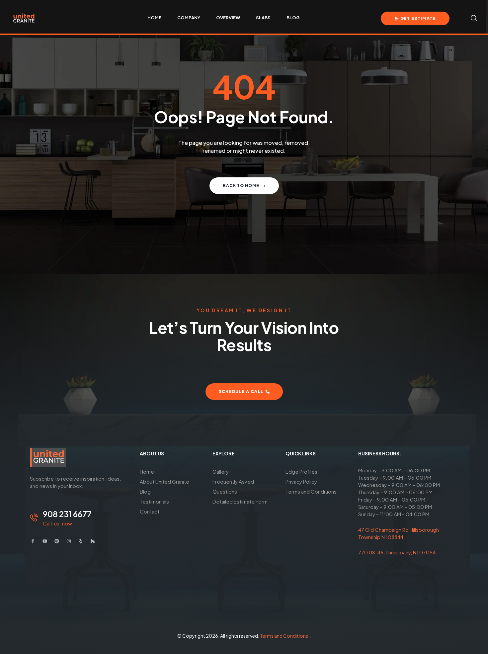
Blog (145, 491)
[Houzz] (92, 541)
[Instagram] (68, 541)
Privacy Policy (301, 481)
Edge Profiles (301, 471)
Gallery (220, 471)
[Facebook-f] (33, 541)
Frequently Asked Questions (233, 486)
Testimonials (154, 501)
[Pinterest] (56, 541)
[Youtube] (44, 541)
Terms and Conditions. (284, 636)
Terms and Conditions (311, 491)
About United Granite (164, 481)
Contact (149, 511)
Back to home (241, 185)
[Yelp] (80, 541)
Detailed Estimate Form (240, 501)
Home (147, 471)
